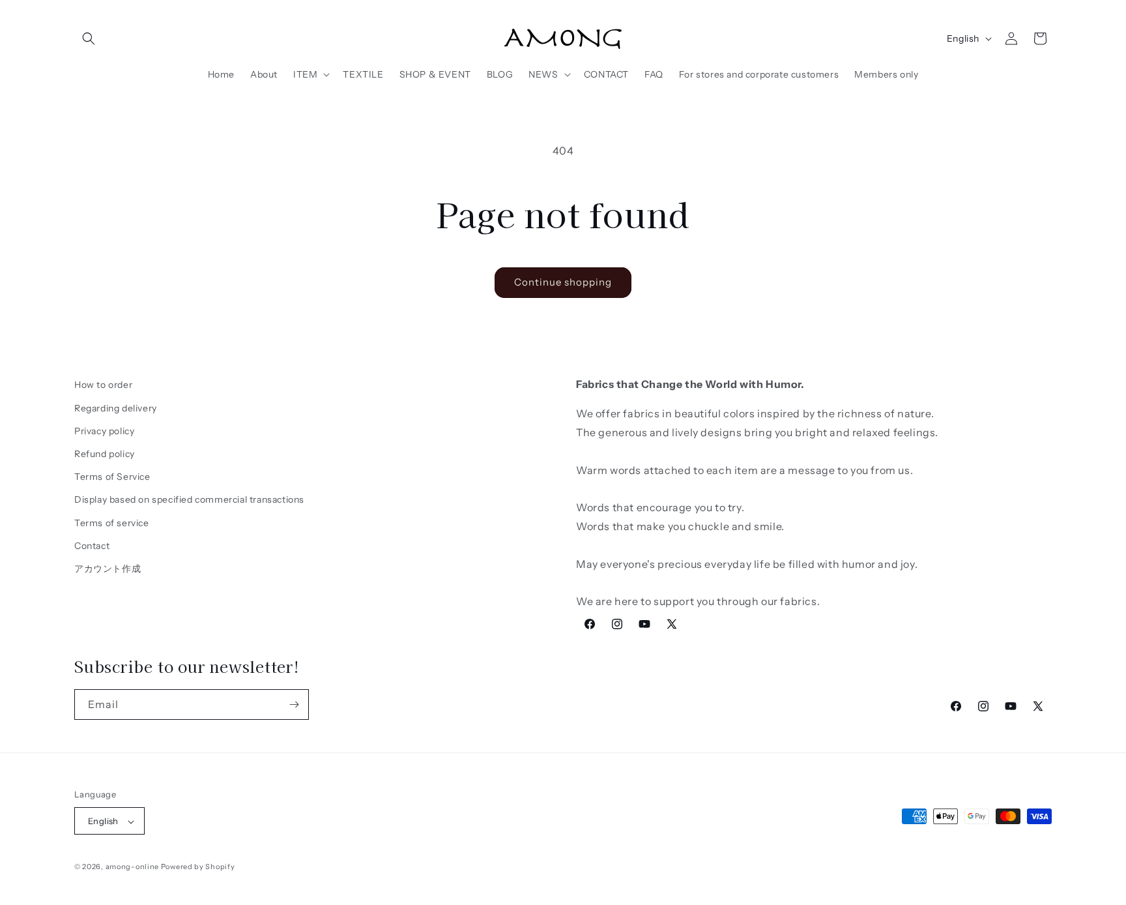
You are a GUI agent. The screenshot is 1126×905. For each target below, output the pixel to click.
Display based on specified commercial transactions (189, 499)
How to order (103, 385)
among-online (132, 867)
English (963, 38)
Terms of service (111, 522)
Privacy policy (104, 430)
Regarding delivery (115, 407)
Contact (91, 545)
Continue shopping (563, 282)
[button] (88, 38)
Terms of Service (112, 476)
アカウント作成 (107, 568)
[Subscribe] (294, 704)
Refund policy (104, 453)
